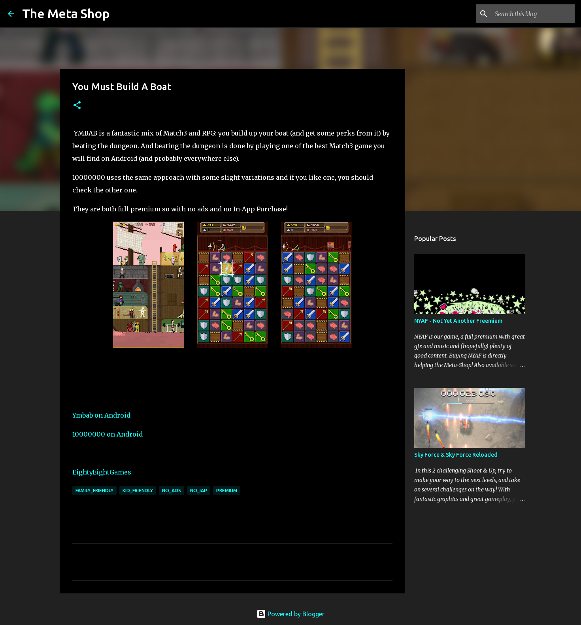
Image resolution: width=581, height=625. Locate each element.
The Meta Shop (66, 13)
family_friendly (94, 490)
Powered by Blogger (295, 613)
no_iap (198, 490)
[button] (77, 105)
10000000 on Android (107, 434)
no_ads (171, 490)
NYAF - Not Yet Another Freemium (458, 321)
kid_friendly (138, 490)
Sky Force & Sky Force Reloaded (456, 455)
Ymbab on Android (101, 415)
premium (226, 490)
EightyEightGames (101, 472)
